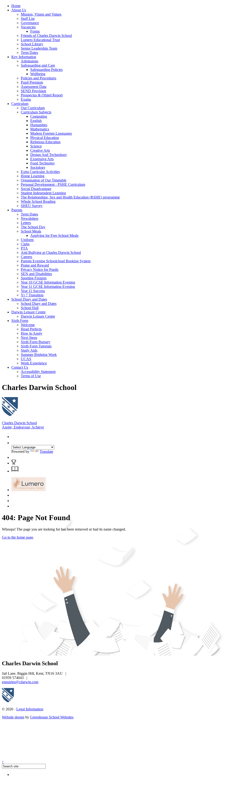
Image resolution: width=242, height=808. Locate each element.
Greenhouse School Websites (51, 717)
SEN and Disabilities (36, 274)
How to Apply (31, 333)
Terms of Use (31, 376)
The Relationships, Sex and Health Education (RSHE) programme (70, 197)
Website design (13, 717)
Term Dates (29, 53)
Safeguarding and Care (38, 65)
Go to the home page (17, 537)
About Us (18, 10)
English (36, 121)
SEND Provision (33, 91)
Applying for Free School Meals (54, 235)
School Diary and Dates (29, 299)
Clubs (25, 244)
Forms (35, 31)
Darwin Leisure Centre (28, 312)
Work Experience (34, 363)
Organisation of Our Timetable (43, 180)
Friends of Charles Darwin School (46, 36)
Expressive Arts (42, 159)
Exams (26, 99)
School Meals (31, 231)
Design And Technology (48, 155)
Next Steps (29, 338)
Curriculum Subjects (36, 112)
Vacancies (28, 27)
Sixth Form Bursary (35, 342)
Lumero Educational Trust (40, 40)
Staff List (28, 19)
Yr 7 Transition (32, 295)
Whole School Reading (38, 201)
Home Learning (32, 176)
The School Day (33, 227)
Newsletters (29, 218)
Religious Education (45, 142)
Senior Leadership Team (39, 48)
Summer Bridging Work (39, 355)
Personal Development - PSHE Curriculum (53, 184)
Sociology (37, 167)
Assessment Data (33, 87)
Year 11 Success (33, 291)
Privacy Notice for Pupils (39, 270)
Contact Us (19, 367)
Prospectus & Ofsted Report (42, 95)
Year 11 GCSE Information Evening (48, 287)
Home (16, 6)
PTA (24, 248)
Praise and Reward (35, 265)
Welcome (28, 325)
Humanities (38, 125)
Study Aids (29, 350)
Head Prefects (31, 329)
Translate (46, 451)
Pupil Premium (32, 82)
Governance (30, 23)
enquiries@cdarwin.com (20, 682)
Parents (16, 210)
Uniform (27, 240)
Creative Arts (40, 150)
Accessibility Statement (38, 372)
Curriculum (19, 104)
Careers (26, 257)
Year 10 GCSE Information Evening (48, 282)
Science (36, 146)
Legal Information (29, 709)
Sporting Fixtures (34, 278)
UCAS (26, 359)
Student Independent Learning (43, 193)
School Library (32, 44)
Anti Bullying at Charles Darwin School (51, 253)
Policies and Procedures (38, 78)
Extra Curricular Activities (40, 172)
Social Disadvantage (36, 189)
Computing (38, 116)
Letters (26, 223)
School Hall (30, 308)
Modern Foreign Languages (51, 133)
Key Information (23, 57)
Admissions (29, 61)
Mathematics (39, 129)
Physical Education (44, 138)
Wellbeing (37, 74)
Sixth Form (19, 321)
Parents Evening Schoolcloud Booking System (56, 261)
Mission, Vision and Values (41, 14)
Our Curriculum (33, 108)
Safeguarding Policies (46, 70)
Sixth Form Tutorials (36, 346)
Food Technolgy (42, 163)
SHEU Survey (32, 206)
